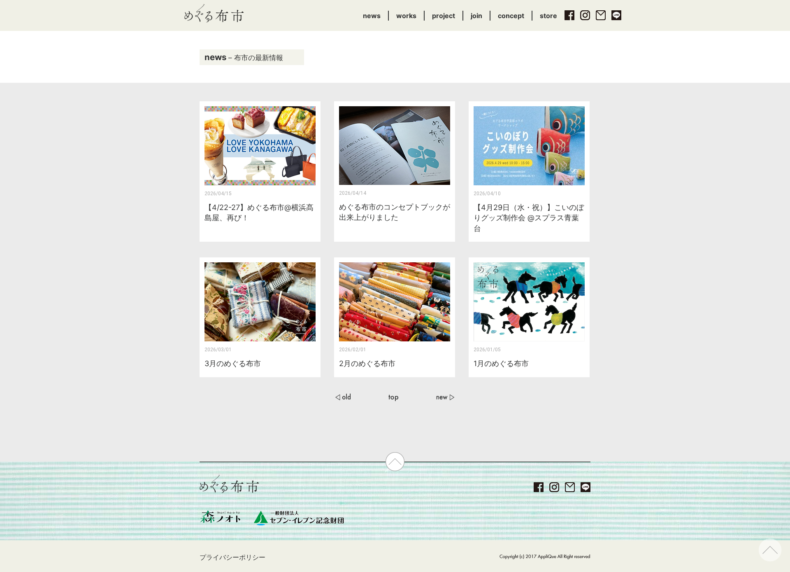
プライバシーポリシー (232, 557)
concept (511, 16)
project (443, 16)
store (548, 16)
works (406, 16)
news (372, 16)
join (476, 16)
